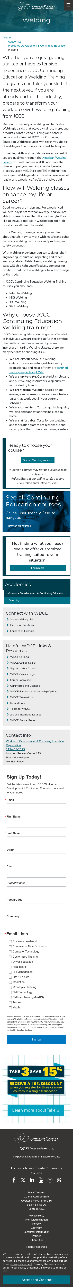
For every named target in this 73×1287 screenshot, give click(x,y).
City (9, 866)
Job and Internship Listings (25, 714)
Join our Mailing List (21, 619)
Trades (17, 1002)
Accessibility (36, 1215)
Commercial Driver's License (30, 946)
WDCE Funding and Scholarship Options (34, 691)
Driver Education (23, 962)
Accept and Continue (37, 1280)
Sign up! (37, 1039)
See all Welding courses (37, 460)
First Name (14, 816)
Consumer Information (36, 1232)
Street (10, 849)
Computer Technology (26, 951)
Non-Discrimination (36, 1220)
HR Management (23, 972)
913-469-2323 (15, 749)
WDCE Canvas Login (22, 674)
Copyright (36, 1228)
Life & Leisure (21, 977)
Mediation (19, 982)
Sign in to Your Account (24, 668)
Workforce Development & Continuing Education (37, 45)
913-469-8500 (36, 1205)
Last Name (13, 833)
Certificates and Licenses (25, 686)
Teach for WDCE (20, 709)
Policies (36, 1236)
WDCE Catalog (19, 657)
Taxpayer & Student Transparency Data (36, 1156)
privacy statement (21, 1264)
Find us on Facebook (22, 625)
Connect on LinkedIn (22, 631)
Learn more (37, 568)
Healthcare (19, 967)
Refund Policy (18, 703)
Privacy (36, 1224)
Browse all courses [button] (19, 526)
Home (7, 37)
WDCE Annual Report (23, 720)
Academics (14, 41)
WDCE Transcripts (21, 697)
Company (13, 916)
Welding (14, 600)
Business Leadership (25, 941)
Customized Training (25, 956)
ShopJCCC (37, 1240)
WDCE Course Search (23, 663)
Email (10, 800)
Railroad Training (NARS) (28, 997)
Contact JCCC (36, 1209)
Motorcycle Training (24, 987)
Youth (16, 1007)
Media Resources (36, 1247)
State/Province (16, 883)
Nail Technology (22, 992)
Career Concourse (20, 680)
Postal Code (14, 899)
